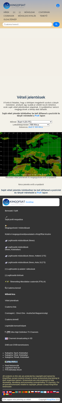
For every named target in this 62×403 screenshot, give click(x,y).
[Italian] (29, 392)
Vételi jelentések (12, 301)
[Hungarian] (7, 394)
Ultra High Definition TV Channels (24, 332)
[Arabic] (48, 392)
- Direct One (20, 313)
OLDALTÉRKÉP (10, 19)
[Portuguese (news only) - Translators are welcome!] (23, 392)
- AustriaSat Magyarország (36, 313)
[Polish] (32, 392)
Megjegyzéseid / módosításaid (17, 228)
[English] (4, 392)
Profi (37, 116)
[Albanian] (10, 394)
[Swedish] (16, 392)
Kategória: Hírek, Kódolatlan (16, 355)
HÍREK (6, 12)
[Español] (26, 392)
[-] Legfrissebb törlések (14, 275)
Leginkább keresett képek (15, 326)
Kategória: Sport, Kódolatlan (16, 353)
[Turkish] (51, 392)
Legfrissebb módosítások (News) (21, 240)
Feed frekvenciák (12, 366)
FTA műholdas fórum (13, 370)
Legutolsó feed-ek (12, 368)
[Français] (7, 392)
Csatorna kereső (14, 288)
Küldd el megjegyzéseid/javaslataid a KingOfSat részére (28, 234)
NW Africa (39, 127)
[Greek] (41, 392)
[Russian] (54, 392)
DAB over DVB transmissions (17, 345)
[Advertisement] (31, 61)
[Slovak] (38, 392)
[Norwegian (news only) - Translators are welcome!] (19, 392)
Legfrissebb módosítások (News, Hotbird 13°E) (26, 256)
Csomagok (9, 313)
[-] (19, 12)
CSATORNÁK (44, 12)
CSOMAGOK (9, 16)
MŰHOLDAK (29, 12)
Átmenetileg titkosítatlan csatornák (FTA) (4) (28, 282)
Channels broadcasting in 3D (20, 338)
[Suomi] (45, 392)
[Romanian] (4, 394)
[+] (14, 12)
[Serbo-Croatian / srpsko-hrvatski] (57, 392)
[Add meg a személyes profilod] (58, 6)
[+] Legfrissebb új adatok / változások (20, 269)
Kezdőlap (29, 202)
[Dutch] (10, 392)
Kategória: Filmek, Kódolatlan (17, 357)
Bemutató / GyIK (11, 211)
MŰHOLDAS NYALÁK (27, 16)
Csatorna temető (12, 319)
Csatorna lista (10, 307)
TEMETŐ (43, 16)
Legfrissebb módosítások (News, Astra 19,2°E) (26, 262)
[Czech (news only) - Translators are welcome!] (35, 392)
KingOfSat (51, 399)
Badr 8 (31, 127)
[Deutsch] (13, 392)
